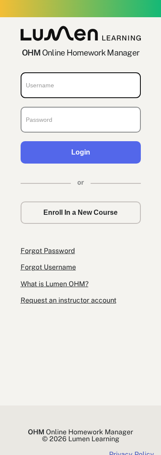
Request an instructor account (68, 300)
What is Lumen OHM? (54, 284)
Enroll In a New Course (80, 212)
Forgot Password (48, 251)
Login (80, 152)
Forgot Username (48, 267)
